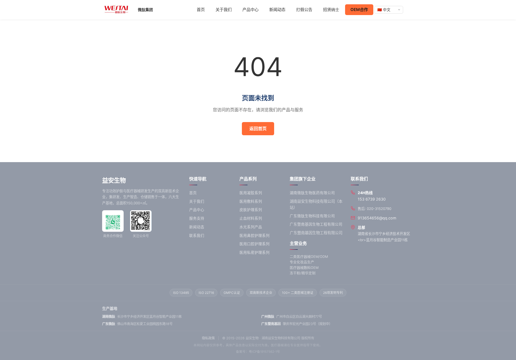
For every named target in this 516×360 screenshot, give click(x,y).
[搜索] (409, 10)
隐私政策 (208, 338)
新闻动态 (277, 9)
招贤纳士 (331, 9)
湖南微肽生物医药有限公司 (312, 193)
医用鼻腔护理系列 (254, 235)
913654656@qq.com (377, 218)
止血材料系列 (250, 218)
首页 (201, 9)
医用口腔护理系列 (254, 244)
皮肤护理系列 (250, 210)
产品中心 (250, 9)
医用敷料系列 (250, 201)
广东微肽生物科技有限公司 (312, 216)
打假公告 (304, 9)
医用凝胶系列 (250, 193)
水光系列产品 (250, 227)
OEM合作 (359, 9)
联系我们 (196, 235)
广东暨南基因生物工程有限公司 (316, 224)
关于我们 (224, 9)
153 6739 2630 (372, 199)
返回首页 (258, 128)
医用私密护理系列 (254, 252)
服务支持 (196, 218)
